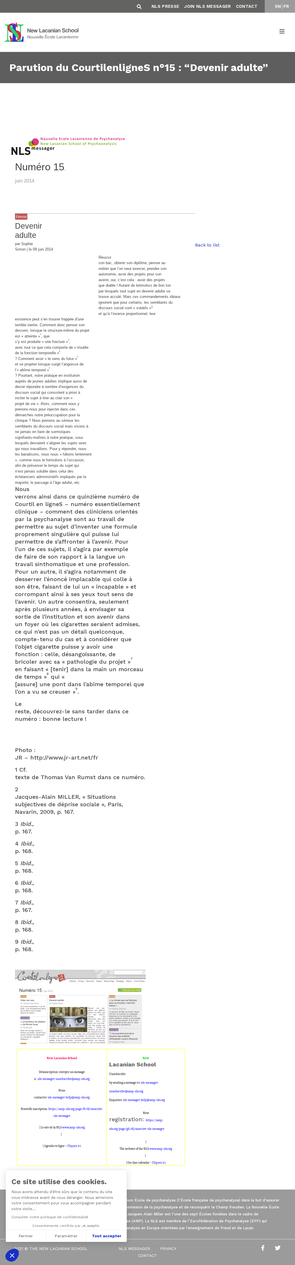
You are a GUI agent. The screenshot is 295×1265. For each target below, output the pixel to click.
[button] (12, 1255)
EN (278, 6)
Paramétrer (66, 1236)
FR (286, 6)
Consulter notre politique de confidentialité (50, 1217)
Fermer (26, 1236)
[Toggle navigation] (282, 32)
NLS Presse (165, 6)
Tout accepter (106, 1236)
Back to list (207, 245)
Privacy (168, 1248)
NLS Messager (134, 1248)
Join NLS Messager (207, 6)
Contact (247, 6)
